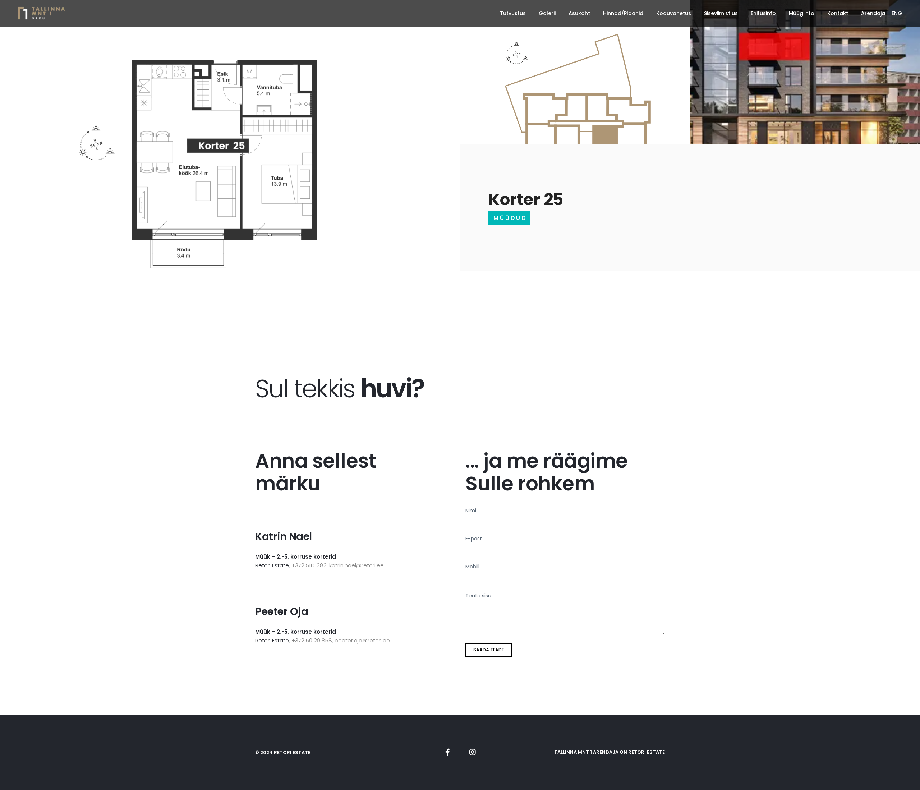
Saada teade (488, 650)
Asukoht (579, 13)
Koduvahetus (673, 13)
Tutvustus (513, 13)
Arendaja (873, 13)
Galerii (547, 13)
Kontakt (837, 13)
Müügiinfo (801, 13)
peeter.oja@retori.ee (362, 640)
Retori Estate (646, 752)
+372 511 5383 (309, 565)
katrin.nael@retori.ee (356, 565)
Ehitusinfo (763, 13)
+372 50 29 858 (311, 640)
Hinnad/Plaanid (623, 13)
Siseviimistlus (721, 13)
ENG (897, 13)
